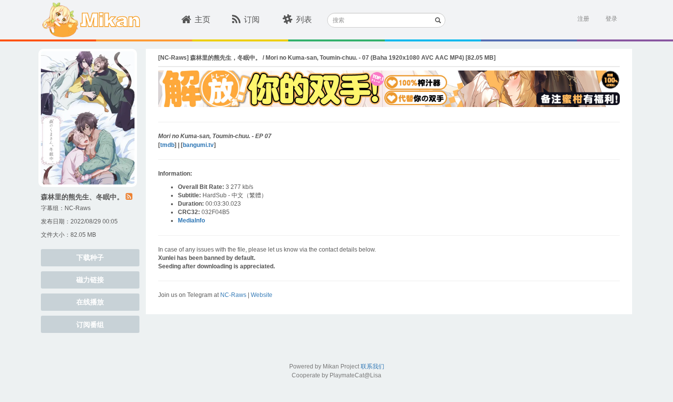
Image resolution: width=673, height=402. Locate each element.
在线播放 (90, 302)
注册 (583, 18)
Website (261, 295)
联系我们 (372, 366)
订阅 (252, 19)
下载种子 (90, 257)
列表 (304, 19)
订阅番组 (90, 325)
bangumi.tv (198, 145)
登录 (611, 18)
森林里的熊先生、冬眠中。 (82, 197)
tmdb (167, 145)
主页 (202, 19)
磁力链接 (90, 280)
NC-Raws (78, 208)
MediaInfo (191, 220)
